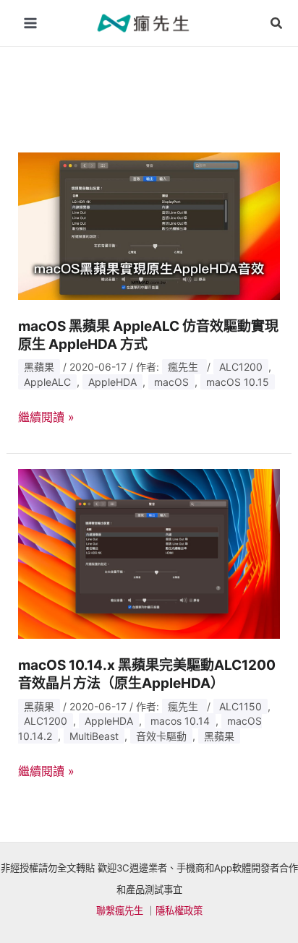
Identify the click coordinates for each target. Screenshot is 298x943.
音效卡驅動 (161, 736)
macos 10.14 (180, 721)
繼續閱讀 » (46, 418)
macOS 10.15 (237, 382)
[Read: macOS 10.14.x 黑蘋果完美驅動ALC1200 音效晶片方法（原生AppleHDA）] (149, 553)
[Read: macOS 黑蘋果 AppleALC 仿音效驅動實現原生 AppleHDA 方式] (149, 225)
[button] (277, 23)
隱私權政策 (179, 910)
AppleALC (47, 382)
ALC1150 (240, 706)
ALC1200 (241, 367)
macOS (171, 382)
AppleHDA (112, 382)
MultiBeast (94, 736)
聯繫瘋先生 (119, 910)
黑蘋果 (39, 367)
